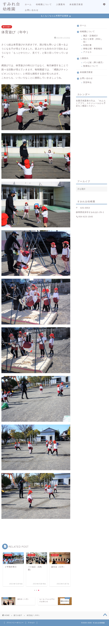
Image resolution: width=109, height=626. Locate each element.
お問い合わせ (31, 10)
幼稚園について (44, 4)
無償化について (90, 66)
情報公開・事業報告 (92, 49)
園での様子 (7, 27)
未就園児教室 (76, 4)
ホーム (28, 4)
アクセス (87, 52)
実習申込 (87, 82)
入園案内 (60, 4)
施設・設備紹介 (90, 36)
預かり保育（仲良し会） (92, 40)
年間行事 (87, 45)
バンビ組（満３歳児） (93, 62)
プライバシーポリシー (15, 622)
